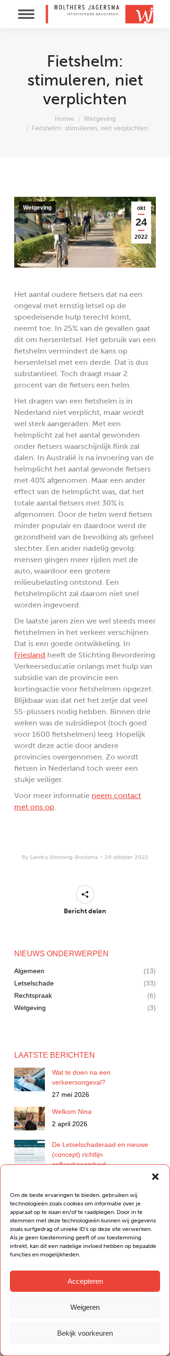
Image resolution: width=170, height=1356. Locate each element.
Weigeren (85, 1307)
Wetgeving (37, 207)
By (60, 857)
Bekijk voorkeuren (85, 1333)
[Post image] (29, 1079)
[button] (155, 1176)
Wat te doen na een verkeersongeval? (81, 1077)
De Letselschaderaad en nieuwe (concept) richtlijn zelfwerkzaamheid (100, 1154)
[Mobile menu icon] (26, 14)
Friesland (29, 654)
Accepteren (85, 1281)
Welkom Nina (72, 1111)
